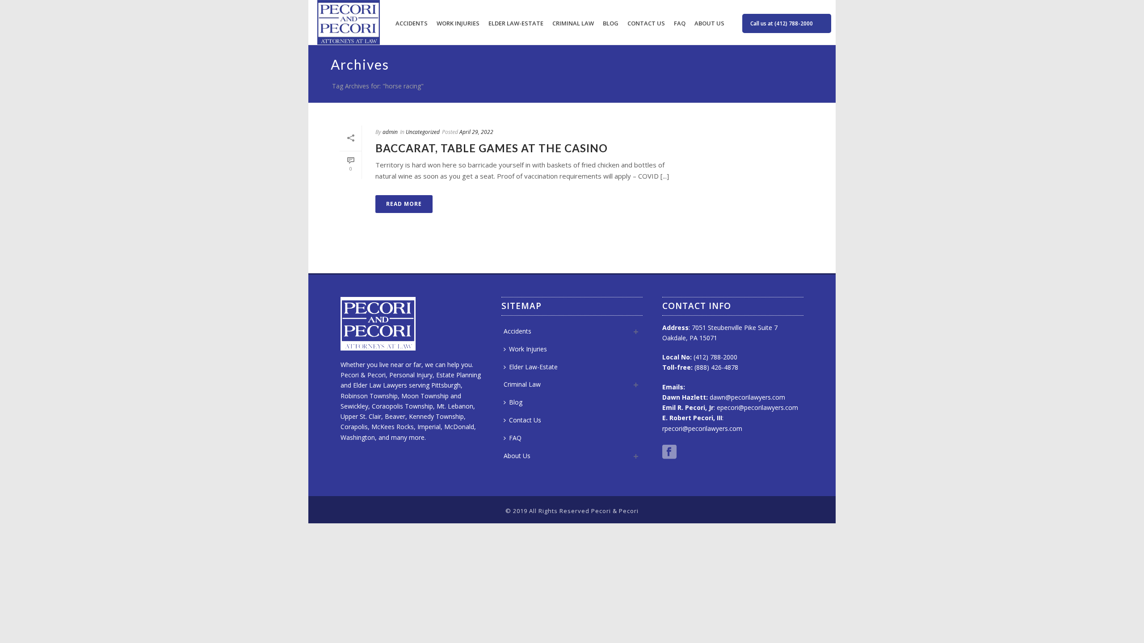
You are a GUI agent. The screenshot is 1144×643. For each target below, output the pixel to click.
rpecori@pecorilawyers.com (702, 428)
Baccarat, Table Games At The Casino (491, 148)
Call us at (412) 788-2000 (781, 23)
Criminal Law (573, 23)
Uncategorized (423, 132)
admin (390, 132)
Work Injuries (458, 23)
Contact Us (646, 23)
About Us (709, 23)
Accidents (411, 23)
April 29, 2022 (476, 132)
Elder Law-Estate (515, 23)
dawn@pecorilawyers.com (747, 397)
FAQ (680, 23)
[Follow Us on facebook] (669, 452)
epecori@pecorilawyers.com (757, 407)
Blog (610, 23)
